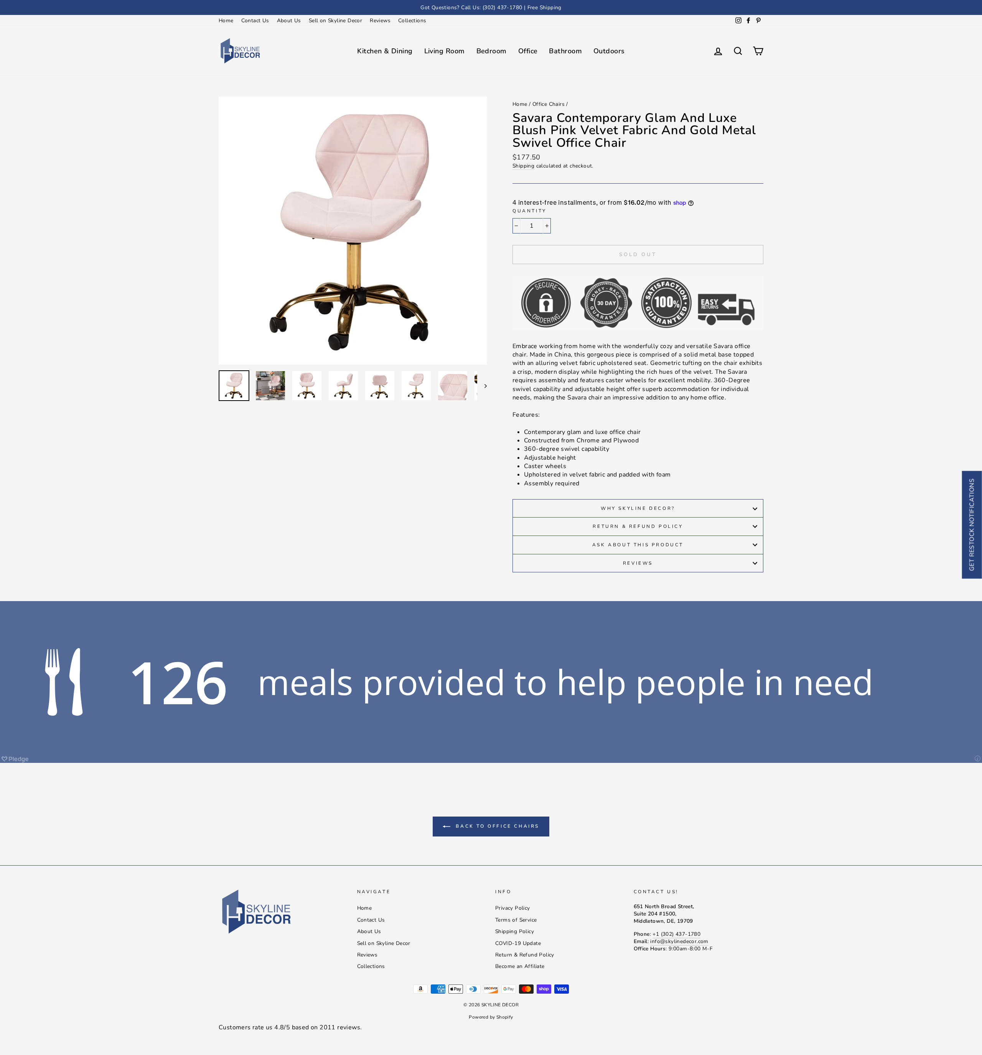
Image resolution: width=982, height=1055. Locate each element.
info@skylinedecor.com (679, 941)
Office (528, 51)
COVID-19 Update (518, 943)
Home (226, 20)
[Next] (482, 385)
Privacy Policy (512, 908)
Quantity (529, 211)
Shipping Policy (514, 931)
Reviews (380, 20)
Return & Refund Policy (638, 526)
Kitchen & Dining (384, 51)
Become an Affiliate (520, 966)
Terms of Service (516, 920)
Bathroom (565, 51)
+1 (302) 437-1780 (676, 934)
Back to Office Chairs (496, 826)
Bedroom (491, 51)
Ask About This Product (638, 545)
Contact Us (255, 20)
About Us (289, 20)
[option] (491, 7)
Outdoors (609, 51)
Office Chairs (548, 104)
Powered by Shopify (491, 1017)
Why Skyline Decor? (638, 508)
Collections (412, 20)
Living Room (444, 51)
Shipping (523, 165)
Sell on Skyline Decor (335, 20)
